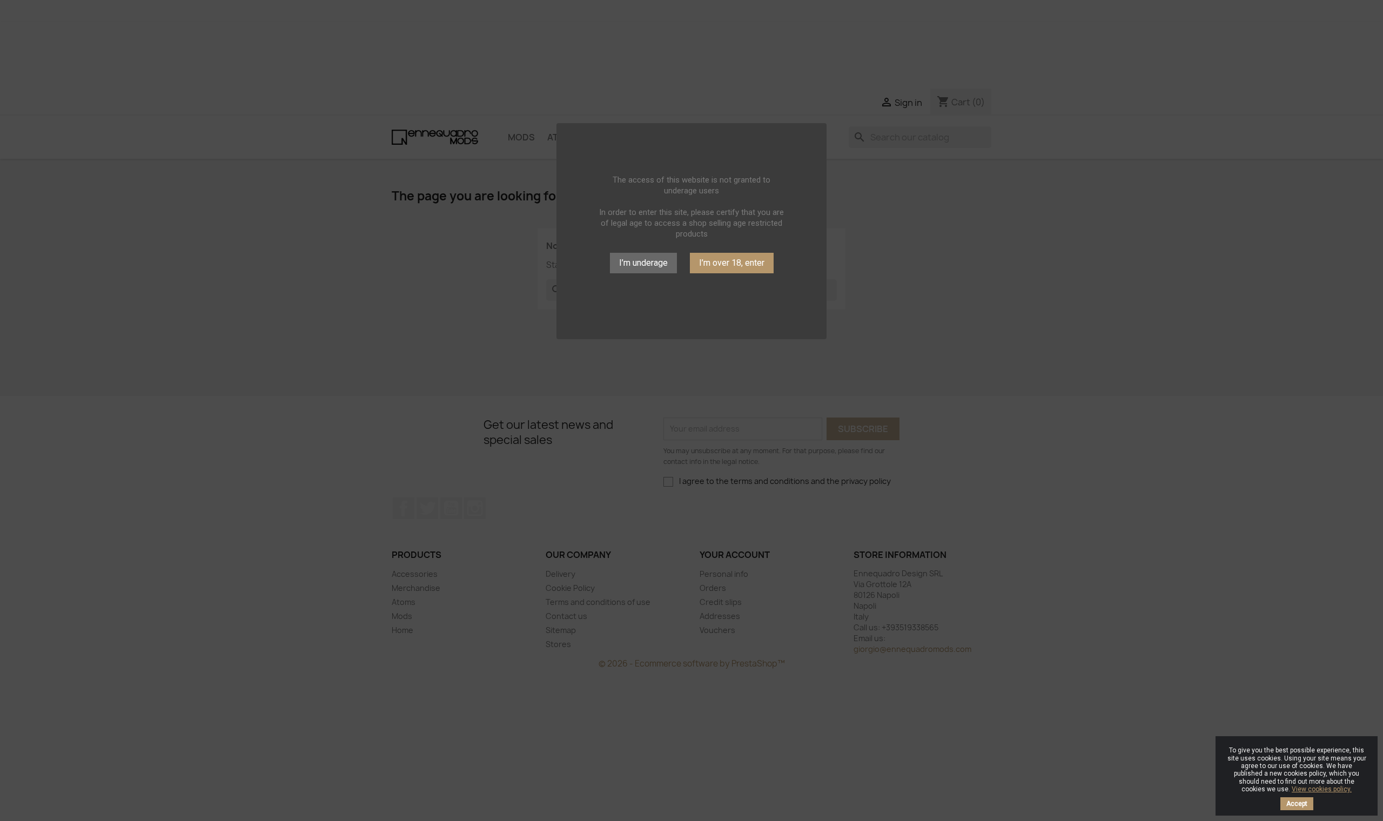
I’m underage (643, 263)
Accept (1296, 803)
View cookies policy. (1322, 789)
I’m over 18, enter (731, 263)
